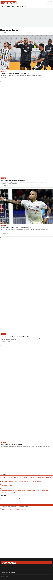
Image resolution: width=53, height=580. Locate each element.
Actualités (4, 71)
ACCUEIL (4, 6)
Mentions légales (10, 572)
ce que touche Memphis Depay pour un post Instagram (16, 227)
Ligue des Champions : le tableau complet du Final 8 (15, 73)
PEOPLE (13, 6)
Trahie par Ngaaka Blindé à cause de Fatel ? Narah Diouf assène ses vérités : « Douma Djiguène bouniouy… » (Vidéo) (25, 484)
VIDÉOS (18, 6)
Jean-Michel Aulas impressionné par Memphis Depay (15, 336)
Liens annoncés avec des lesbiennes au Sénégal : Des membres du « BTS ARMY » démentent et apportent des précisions (25, 491)
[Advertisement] (26, 17)
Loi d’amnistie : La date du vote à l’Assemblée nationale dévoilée (17, 488)
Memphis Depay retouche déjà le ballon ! (12, 444)
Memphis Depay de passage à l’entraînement (13, 180)
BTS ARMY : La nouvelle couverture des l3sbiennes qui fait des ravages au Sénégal (22, 481)
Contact (3, 572)
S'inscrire (26, 504)
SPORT (23, 6)
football (3, 178)
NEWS (8, 6)
